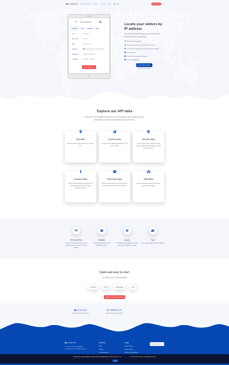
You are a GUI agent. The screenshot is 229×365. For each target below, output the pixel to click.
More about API (89, 67)
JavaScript (119, 287)
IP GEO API (82, 310)
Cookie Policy (128, 346)
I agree (115, 361)
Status (117, 4)
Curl (133, 287)
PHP (106, 287)
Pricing (95, 4)
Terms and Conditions (131, 352)
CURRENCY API (115, 310)
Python (93, 287)
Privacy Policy (128, 349)
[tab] (74, 28)
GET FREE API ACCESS (115, 297)
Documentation (85, 4)
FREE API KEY (156, 4)
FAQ (109, 4)
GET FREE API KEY (144, 65)
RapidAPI (136, 60)
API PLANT (80, 346)
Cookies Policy (126, 357)
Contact (102, 4)
